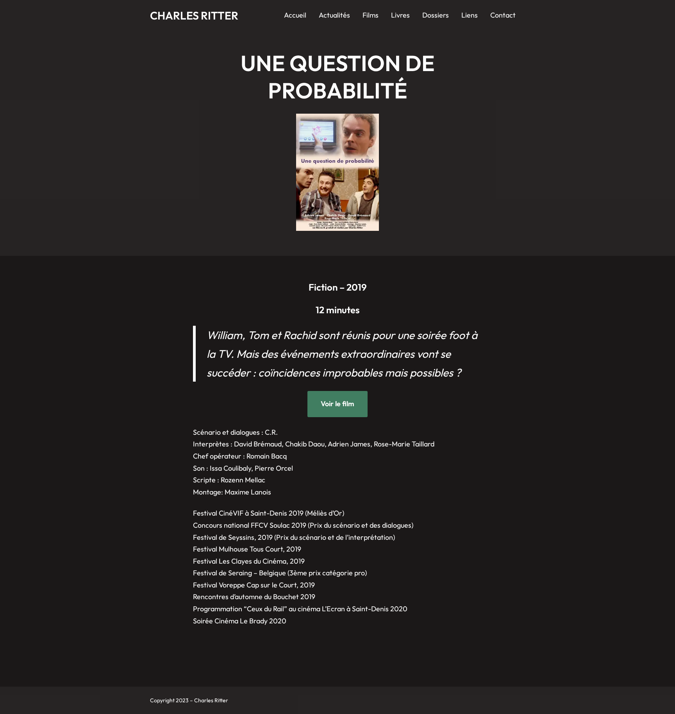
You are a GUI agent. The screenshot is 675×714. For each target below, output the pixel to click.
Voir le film (337, 403)
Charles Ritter (194, 15)
